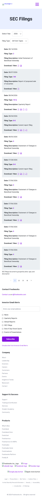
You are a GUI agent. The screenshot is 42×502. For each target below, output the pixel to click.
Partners (7, 373)
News (6, 315)
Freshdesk (8, 429)
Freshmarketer (9, 451)
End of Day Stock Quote (13, 329)
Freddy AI (7, 458)
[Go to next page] (31, 280)
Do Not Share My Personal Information (13, 483)
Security (28, 483)
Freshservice (8, 439)
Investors (7, 364)
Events (7, 377)
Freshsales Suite (10, 448)
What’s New (8, 426)
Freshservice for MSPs (12, 442)
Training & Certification (12, 403)
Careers (7, 367)
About (6, 358)
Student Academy (10, 409)
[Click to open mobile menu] (37, 4)
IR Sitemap (26, 486)
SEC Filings (8, 325)
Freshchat (8, 435)
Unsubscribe (17, 486)
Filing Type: (6, 41)
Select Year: (6, 34)
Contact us (6, 295)
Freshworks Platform (11, 454)
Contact (7, 386)
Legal (5, 479)
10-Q (15, 100)
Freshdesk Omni (10, 432)
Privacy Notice (14, 479)
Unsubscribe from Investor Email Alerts (15, 345)
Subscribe (10, 339)
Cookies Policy (32, 479)
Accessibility (36, 483)
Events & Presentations (12, 332)
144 (14, 77)
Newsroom (8, 383)
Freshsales (8, 445)
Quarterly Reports (10, 318)
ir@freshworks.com (19, 295)
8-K (14, 121)
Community (8, 412)
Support (7, 400)
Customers (8, 370)
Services (7, 406)
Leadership (8, 361)
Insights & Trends (10, 380)
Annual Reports (9, 322)
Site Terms (23, 479)
